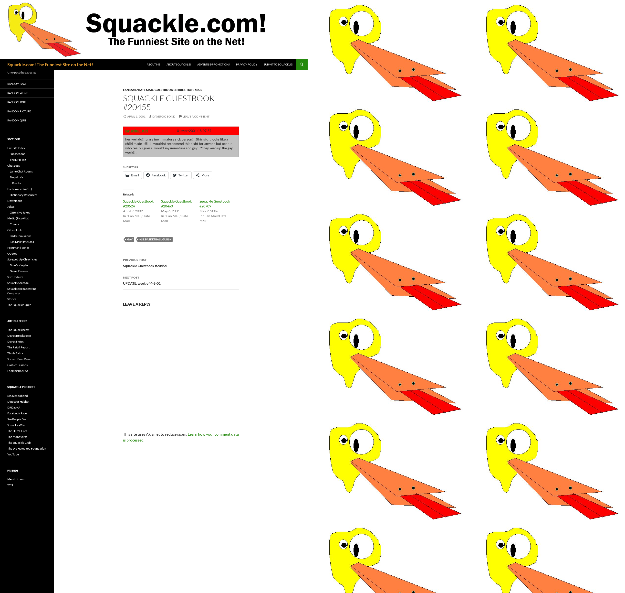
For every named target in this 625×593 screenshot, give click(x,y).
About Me (153, 64)
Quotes (12, 253)
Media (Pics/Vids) (18, 218)
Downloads (14, 201)
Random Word (17, 93)
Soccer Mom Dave (19, 359)
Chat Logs (13, 165)
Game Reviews (19, 271)
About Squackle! (179, 64)
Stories (11, 299)
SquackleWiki (16, 425)
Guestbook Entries (170, 90)
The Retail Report (18, 347)
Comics (14, 224)
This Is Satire (15, 353)
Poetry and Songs (18, 247)
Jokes (10, 206)
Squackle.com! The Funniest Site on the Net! (50, 64)
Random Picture (19, 111)
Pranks (16, 183)
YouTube (13, 454)
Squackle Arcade (18, 283)
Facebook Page (17, 413)
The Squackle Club (19, 442)
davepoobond (163, 116)
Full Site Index (16, 148)
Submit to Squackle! (278, 64)
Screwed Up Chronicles (22, 259)
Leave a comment (196, 116)
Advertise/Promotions (213, 64)
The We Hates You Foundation (26, 448)
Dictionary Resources (23, 195)
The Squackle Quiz (19, 305)
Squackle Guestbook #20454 (145, 263)
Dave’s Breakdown (19, 335)
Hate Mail (194, 90)
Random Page (16, 83)
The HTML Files (17, 431)
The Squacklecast (18, 330)
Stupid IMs (16, 177)
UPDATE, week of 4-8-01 (142, 280)
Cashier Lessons (17, 365)
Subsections (17, 154)
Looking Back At (17, 371)
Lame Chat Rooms (21, 171)
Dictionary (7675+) (19, 189)
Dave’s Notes (15, 341)
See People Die (16, 419)
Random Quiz (16, 120)
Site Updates (15, 277)
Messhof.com (15, 479)
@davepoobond (17, 396)
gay (130, 239)
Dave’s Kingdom (20, 265)
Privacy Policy (246, 64)
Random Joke (16, 102)
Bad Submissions (20, 236)
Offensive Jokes (20, 212)
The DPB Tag (18, 160)
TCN (10, 485)
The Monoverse (17, 437)
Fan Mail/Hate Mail (138, 90)
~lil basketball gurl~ (155, 239)
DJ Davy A (13, 407)
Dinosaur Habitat (18, 401)
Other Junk (14, 230)
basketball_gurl (136, 131)
